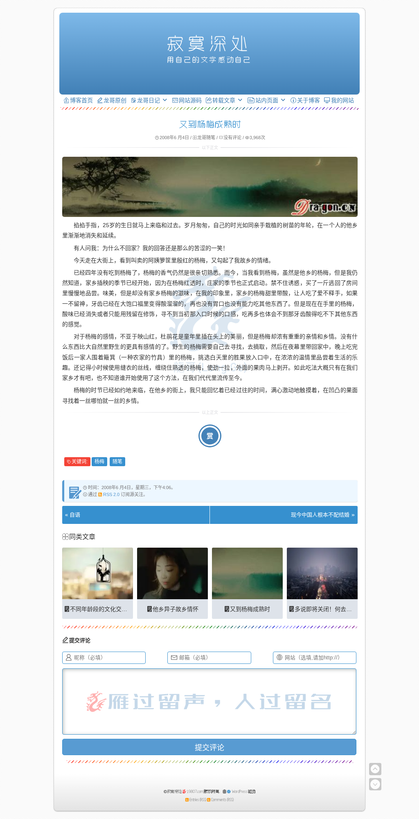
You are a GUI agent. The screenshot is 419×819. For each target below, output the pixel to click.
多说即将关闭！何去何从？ (329, 609)
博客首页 (81, 100)
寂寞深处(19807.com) (186, 791)
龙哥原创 (115, 100)
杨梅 (99, 462)
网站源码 (190, 100)
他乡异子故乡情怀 (175, 609)
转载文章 (223, 100)
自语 (75, 515)
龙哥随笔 (206, 137)
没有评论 (232, 137)
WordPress (239, 791)
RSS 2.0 (111, 494)
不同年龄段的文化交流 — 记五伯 (111, 609)
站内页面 (266, 100)
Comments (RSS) (222, 799)
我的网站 (342, 100)
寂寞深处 (209, 43)
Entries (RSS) (197, 799)
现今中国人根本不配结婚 (320, 515)
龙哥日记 (148, 100)
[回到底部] (375, 784)
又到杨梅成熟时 (250, 609)
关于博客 (308, 100)
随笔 (117, 462)
